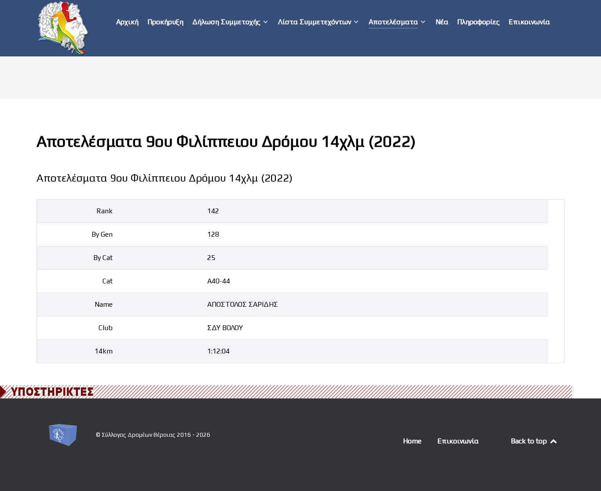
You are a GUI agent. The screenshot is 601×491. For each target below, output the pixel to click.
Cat (108, 281)
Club (106, 328)
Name (104, 304)
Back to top (530, 441)
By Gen (102, 234)
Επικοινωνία (458, 441)
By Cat (103, 257)
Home (412, 441)
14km (104, 351)
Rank (104, 211)
